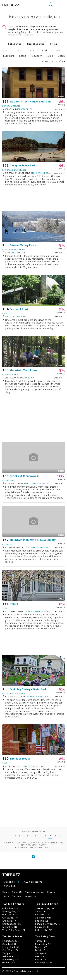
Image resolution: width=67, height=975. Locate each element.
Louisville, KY (42, 926)
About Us (17, 891)
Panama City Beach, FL (47, 923)
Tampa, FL (41, 911)
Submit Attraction (34, 891)
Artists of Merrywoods (25, 476)
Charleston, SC (43, 943)
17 (54, 836)
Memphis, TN (9, 926)
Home (5, 891)
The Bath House (20, 758)
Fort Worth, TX (10, 950)
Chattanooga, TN (11, 923)
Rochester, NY (10, 959)
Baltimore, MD (10, 956)
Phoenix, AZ (41, 920)
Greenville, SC (9, 962)
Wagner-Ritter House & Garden (30, 101)
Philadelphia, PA (43, 962)
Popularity (36, 55)
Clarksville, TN (10, 917)
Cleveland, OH (10, 943)
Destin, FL (40, 950)
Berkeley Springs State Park (28, 689)
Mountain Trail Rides (23, 370)
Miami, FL (40, 956)
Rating (22, 55)
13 (34, 836)
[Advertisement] (33, 200)
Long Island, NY (10, 947)
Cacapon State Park (23, 165)
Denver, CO (41, 947)
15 (44, 836)
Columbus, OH (10, 908)
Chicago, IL (41, 953)
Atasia (14, 604)
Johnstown (23, 109)
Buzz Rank (8, 55)
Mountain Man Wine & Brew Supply (33, 540)
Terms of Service (11, 896)
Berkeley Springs (39, 173)
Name (49, 55)
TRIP (10, 5)
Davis (13, 253)
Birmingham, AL (11, 911)
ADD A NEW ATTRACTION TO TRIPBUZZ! (34, 847)
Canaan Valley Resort (24, 245)
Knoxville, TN (9, 920)
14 (39, 836)
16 (49, 836)
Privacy (51, 891)
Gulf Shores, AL (10, 914)
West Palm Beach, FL (14, 930)
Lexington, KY (9, 940)
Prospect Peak (19, 309)
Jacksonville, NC (43, 930)
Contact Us (30, 896)
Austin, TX (40, 959)
